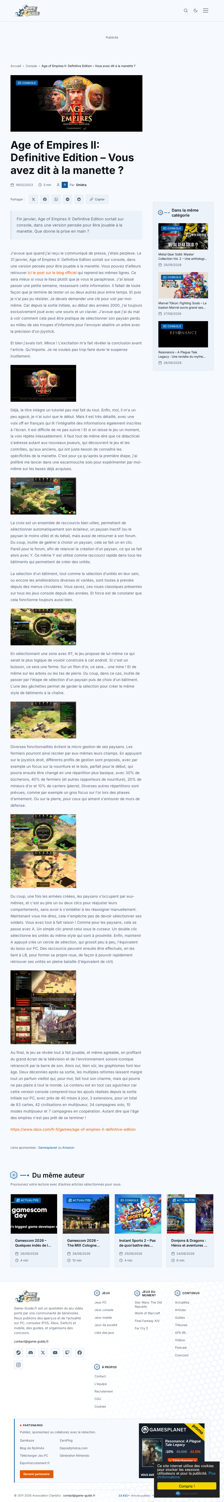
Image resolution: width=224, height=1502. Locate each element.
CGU (97, 1399)
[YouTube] (55, 1352)
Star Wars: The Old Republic (148, 1304)
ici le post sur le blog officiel (52, 273)
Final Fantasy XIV (147, 1321)
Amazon (68, 1147)
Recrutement (103, 1391)
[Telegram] (67, 199)
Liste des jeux (104, 1332)
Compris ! (187, 1486)
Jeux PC (100, 1302)
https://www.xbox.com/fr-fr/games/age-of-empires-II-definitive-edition (73, 1129)
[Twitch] (67, 1352)
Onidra (81, 185)
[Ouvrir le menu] (205, 10)
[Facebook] (44, 199)
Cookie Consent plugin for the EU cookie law (187, 1493)
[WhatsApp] (56, 199)
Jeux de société (105, 1325)
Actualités (182, 1302)
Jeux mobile (103, 1317)
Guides (180, 1317)
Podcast (181, 1347)
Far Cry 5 (141, 1328)
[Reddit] (79, 199)
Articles (180, 1310)
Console (31, 66)
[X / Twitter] (42, 1352)
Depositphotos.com (74, 1448)
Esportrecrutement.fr (35, 1463)
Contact (100, 1376)
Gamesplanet (47, 1147)
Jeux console (103, 1310)
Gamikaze (27, 1440)
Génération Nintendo (74, 1455)
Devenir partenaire (36, 1474)
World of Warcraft (147, 1313)
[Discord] (30, 1352)
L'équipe (100, 1384)
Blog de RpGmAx (32, 1448)
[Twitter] (33, 199)
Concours (182, 1355)
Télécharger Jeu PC (34, 1455)
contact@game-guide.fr (31, 1341)
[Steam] (18, 1352)
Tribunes (181, 1325)
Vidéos (180, 1340)
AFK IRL (180, 1332)
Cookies (100, 1406)
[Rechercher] (185, 10)
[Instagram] (18, 1364)
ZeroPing (66, 1440)
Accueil (15, 66)
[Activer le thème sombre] (195, 10)
